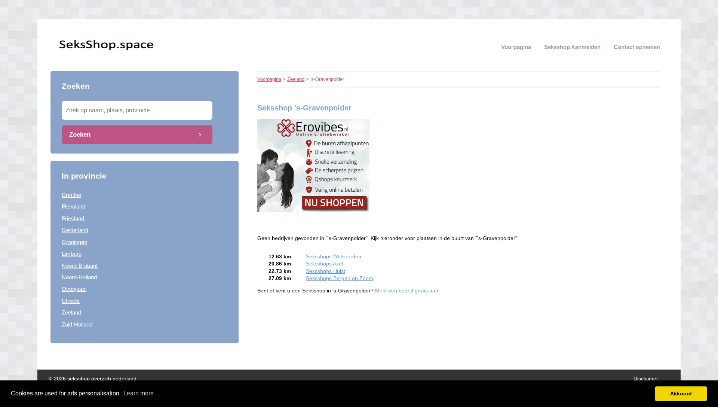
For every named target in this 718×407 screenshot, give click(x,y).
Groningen (74, 242)
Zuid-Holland (77, 324)
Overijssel (74, 289)
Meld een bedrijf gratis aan (406, 291)
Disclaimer (645, 379)
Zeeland (71, 312)
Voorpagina (516, 47)
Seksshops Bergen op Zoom (339, 278)
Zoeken (79, 134)
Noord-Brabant (80, 265)
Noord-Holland (79, 277)
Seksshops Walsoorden (333, 256)
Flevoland (73, 206)
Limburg (72, 253)
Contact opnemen (637, 47)
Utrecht (71, 301)
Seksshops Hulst (325, 271)
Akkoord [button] (681, 394)
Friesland (73, 218)
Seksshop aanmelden (572, 47)
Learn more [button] (138, 393)
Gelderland (75, 230)
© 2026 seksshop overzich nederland (92, 379)
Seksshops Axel (324, 264)
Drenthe (71, 195)
